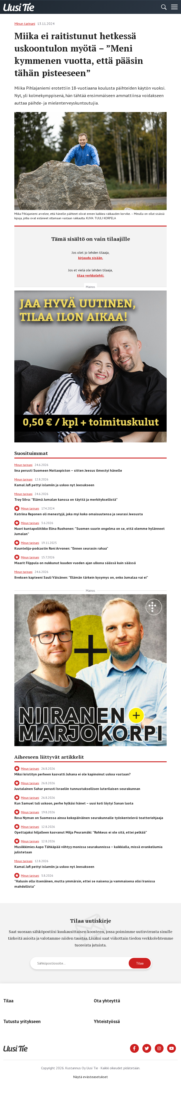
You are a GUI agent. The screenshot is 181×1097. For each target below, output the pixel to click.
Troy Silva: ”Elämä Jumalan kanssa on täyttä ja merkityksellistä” (66, 499)
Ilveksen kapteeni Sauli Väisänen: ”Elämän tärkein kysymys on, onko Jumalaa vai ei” (81, 577)
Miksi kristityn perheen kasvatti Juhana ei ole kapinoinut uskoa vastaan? (72, 774)
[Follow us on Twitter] (146, 1047)
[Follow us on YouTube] (171, 1047)
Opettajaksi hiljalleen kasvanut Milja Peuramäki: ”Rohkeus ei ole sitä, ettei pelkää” (80, 832)
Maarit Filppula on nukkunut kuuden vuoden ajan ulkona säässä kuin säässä (75, 563)
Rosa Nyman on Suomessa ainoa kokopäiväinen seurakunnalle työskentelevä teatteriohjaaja (88, 817)
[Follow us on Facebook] (134, 1047)
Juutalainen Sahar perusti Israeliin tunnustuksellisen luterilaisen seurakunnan (77, 788)
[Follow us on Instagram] (159, 1047)
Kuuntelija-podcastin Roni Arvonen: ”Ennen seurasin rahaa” (61, 548)
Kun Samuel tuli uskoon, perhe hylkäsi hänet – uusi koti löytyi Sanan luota (73, 803)
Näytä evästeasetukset (90, 1077)
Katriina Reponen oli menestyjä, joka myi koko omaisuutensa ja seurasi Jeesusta (78, 514)
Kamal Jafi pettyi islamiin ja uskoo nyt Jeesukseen (54, 485)
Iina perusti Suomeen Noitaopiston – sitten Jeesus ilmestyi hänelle (68, 470)
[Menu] (174, 7)
